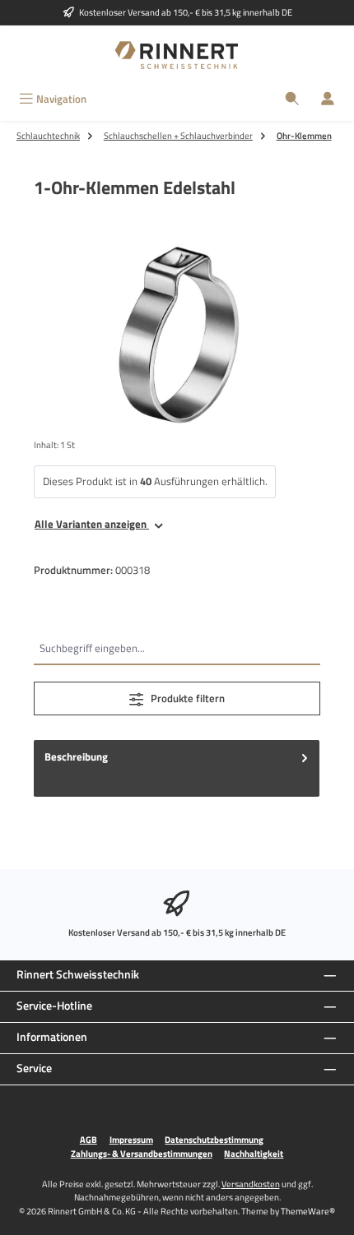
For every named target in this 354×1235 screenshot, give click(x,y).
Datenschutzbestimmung (214, 1139)
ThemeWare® (308, 1211)
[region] (177, 335)
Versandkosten (250, 1184)
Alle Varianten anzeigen (92, 524)
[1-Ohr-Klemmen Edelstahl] (176, 335)
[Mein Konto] (328, 99)
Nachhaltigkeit (253, 1153)
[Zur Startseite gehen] (177, 55)
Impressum (131, 1139)
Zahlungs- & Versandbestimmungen (141, 1153)
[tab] (176, 768)
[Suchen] (292, 99)
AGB (88, 1139)
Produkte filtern (186, 698)
